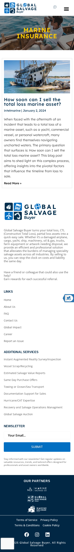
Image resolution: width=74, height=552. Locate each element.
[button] (66, 9)
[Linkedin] (47, 534)
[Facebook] (26, 534)
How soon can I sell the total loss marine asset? (32, 102)
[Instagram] (37, 534)
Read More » (12, 183)
